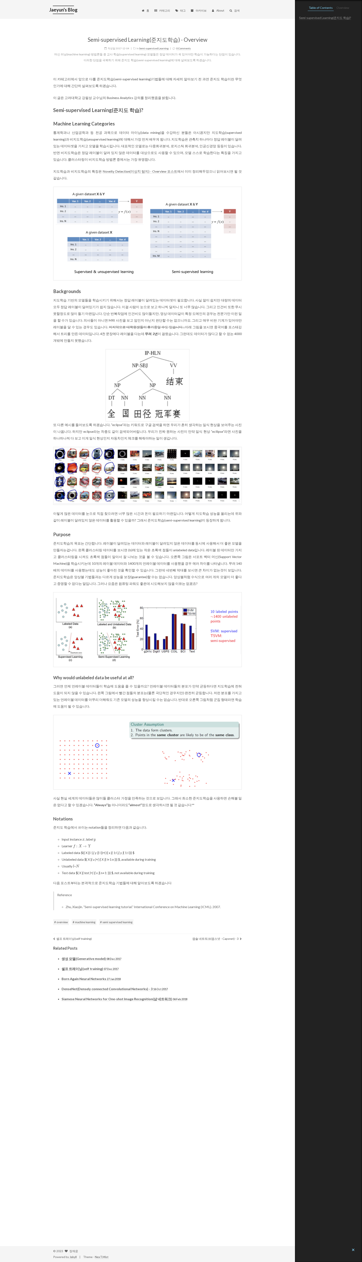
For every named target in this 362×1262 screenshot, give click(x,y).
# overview (61, 922)
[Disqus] (147, 1066)
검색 (237, 10)
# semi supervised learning (116, 922)
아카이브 (201, 10)
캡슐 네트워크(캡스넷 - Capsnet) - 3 (215, 938)
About (220, 10)
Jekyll (73, 1257)
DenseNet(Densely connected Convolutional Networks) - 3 (115, 989)
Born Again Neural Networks (91, 979)
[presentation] (83, 839)
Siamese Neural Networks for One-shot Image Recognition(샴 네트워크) (124, 999)
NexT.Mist (102, 1257)
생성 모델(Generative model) (91, 959)
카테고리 (164, 10)
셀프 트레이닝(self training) (74, 938)
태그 (183, 10)
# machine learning (84, 922)
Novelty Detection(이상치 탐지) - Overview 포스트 (140, 171)
